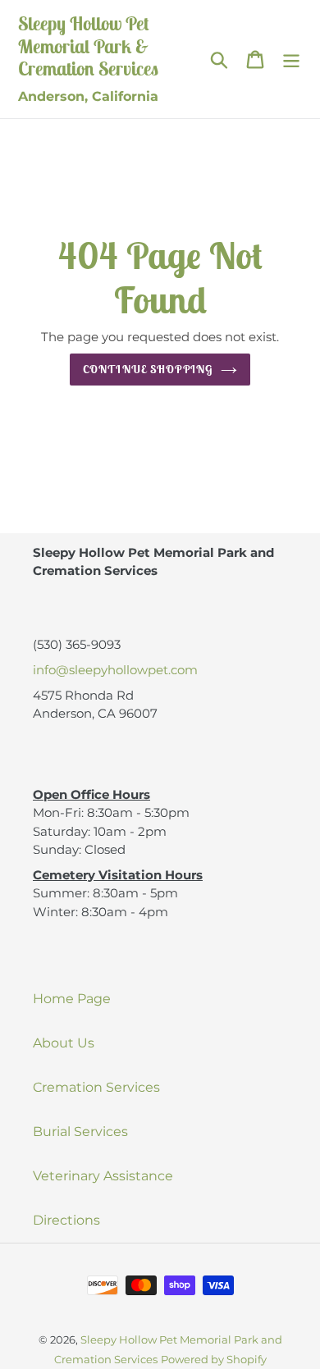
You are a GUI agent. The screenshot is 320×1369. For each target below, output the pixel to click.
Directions (66, 1220)
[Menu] (291, 59)
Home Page (72, 998)
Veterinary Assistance (103, 1176)
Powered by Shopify (214, 1359)
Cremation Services (96, 1087)
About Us (63, 1043)
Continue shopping (148, 369)
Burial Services (80, 1131)
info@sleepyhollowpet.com (115, 670)
